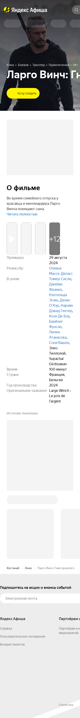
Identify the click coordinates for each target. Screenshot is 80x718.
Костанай (13, 568)
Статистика (66, 704)
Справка (6, 628)
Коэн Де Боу (59, 316)
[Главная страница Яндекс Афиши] (7, 10)
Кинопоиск (30, 413)
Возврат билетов (12, 644)
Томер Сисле (60, 279)
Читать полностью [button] (22, 214)
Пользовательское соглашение (22, 636)
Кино (28, 568)
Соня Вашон (59, 343)
